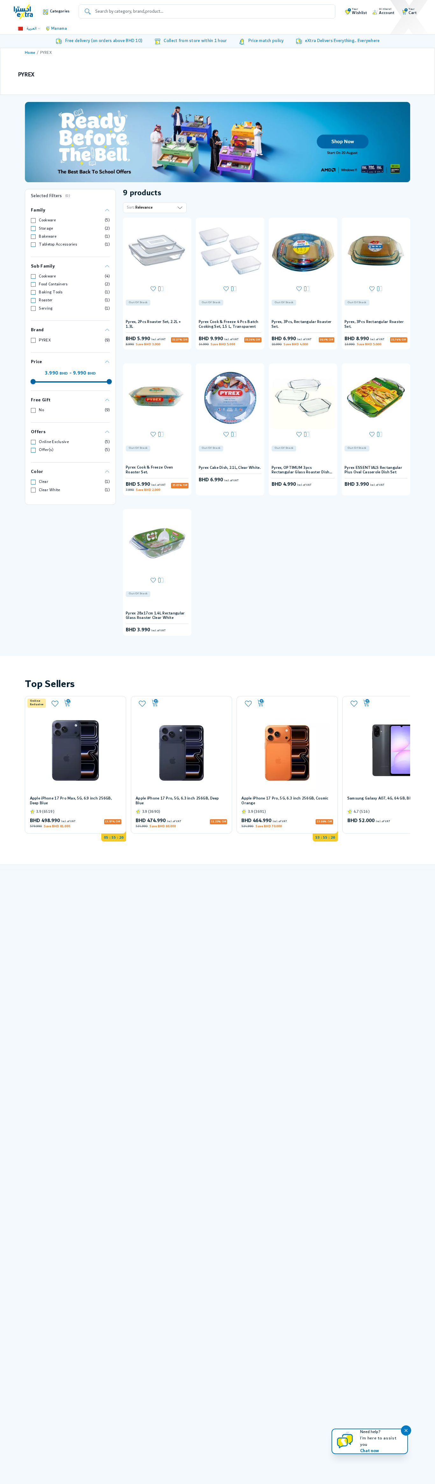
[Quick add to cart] (92, 703)
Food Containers (53, 284)
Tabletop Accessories (58, 244)
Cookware (47, 220)
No (41, 410)
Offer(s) (46, 450)
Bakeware (47, 236)
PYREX (44, 340)
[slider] (33, 381)
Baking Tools (50, 292)
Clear (43, 482)
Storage (46, 228)
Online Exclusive (54, 442)
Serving (46, 308)
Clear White (49, 490)
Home (30, 53)
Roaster (46, 300)
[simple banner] (23, 11)
